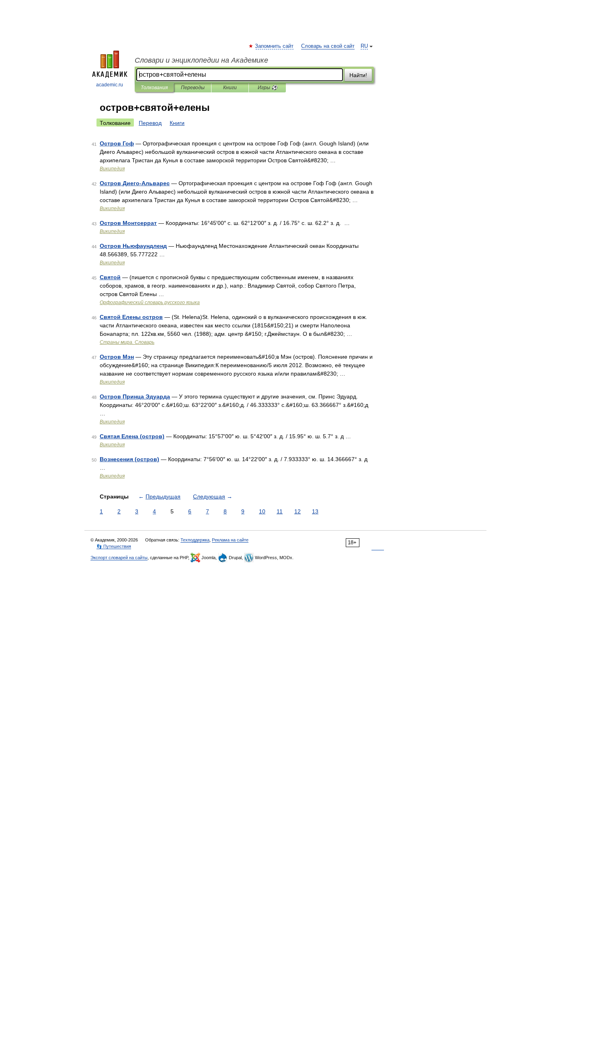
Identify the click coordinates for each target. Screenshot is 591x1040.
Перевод (150, 123)
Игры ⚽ (267, 87)
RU (364, 46)
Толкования (154, 87)
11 (280, 511)
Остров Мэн (117, 356)
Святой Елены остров (131, 317)
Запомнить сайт (274, 46)
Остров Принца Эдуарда (135, 396)
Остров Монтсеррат (128, 223)
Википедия (112, 169)
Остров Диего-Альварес (135, 183)
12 (297, 511)
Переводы (193, 87)
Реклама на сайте (230, 539)
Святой (110, 277)
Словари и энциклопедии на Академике (201, 60)
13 (315, 511)
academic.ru (109, 85)
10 (262, 511)
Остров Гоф (117, 143)
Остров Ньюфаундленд (133, 246)
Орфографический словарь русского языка (150, 302)
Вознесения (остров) (129, 459)
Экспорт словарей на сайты (119, 557)
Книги (230, 87)
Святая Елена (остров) (132, 436)
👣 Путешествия (113, 546)
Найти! (358, 75)
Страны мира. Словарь (127, 342)
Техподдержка (195, 539)
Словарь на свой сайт (328, 46)
